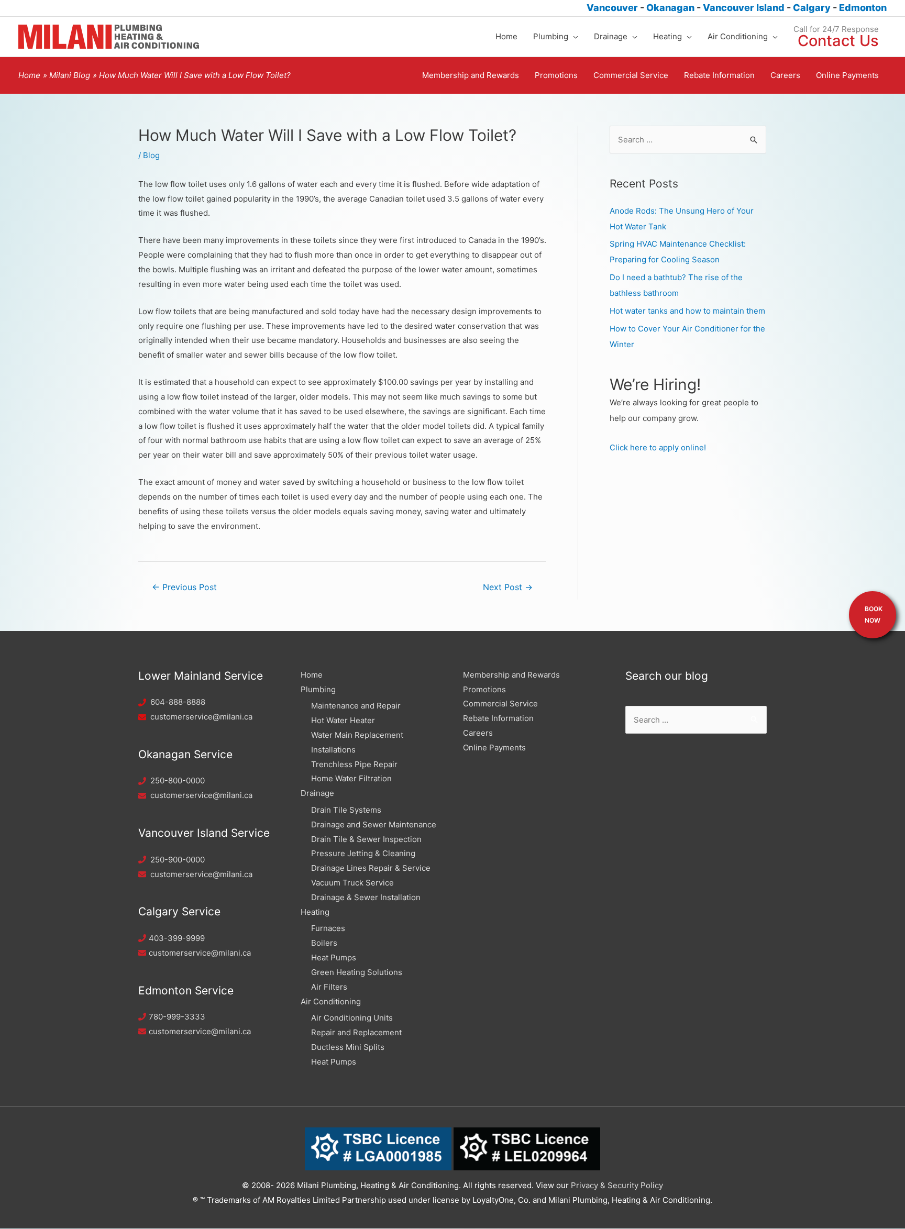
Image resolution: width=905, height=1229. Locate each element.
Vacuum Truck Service (352, 883)
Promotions (484, 689)
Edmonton (863, 7)
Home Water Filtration (351, 778)
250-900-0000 (177, 860)
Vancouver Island (745, 7)
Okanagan (671, 7)
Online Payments (494, 747)
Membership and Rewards (511, 675)
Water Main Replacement (357, 735)
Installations (333, 750)
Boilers (324, 943)
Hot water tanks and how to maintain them (687, 311)
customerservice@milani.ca (201, 717)
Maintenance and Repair (356, 706)
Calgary (813, 7)
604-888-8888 (177, 702)
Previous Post (184, 587)
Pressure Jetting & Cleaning (363, 853)
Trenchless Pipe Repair (354, 764)
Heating (315, 912)
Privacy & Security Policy (617, 1185)
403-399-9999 (177, 938)
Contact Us (838, 40)
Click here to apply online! (658, 447)
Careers (478, 733)
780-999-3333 (177, 1017)
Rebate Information (498, 718)
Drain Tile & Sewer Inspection (366, 839)
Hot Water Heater (343, 720)
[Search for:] (688, 140)
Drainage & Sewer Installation (366, 897)
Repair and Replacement (356, 1032)
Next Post (508, 587)
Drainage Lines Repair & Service (371, 868)
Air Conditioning (331, 1001)
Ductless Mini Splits (347, 1047)
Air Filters (329, 987)
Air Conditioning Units (352, 1018)
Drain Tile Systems (346, 810)
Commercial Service (500, 703)
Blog (151, 155)
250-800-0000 (177, 780)
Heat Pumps (333, 957)
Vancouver (612, 7)
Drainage (317, 793)
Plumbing (318, 689)
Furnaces (328, 928)
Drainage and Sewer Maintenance (373, 824)
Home (312, 675)
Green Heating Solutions (356, 972)
